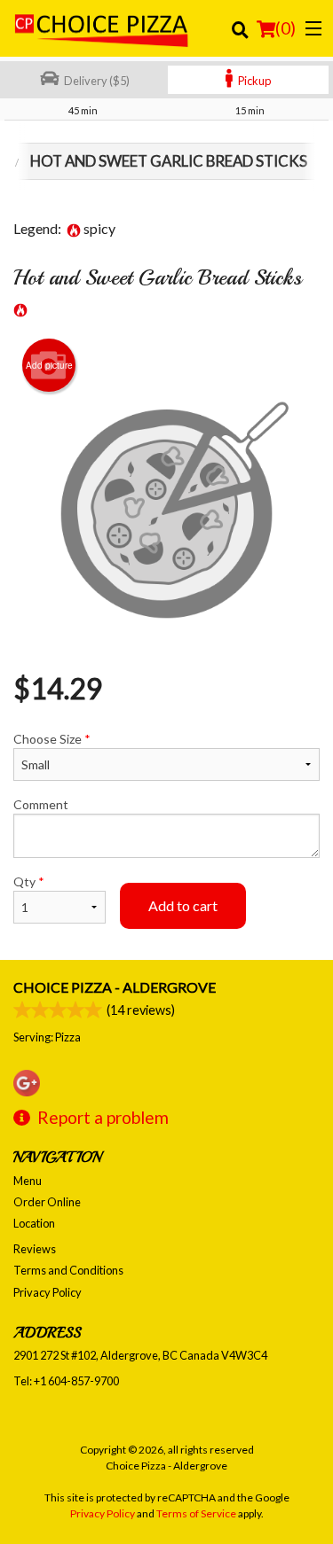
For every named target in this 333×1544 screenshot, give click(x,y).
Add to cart (183, 905)
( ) (285, 28)
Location (34, 1223)
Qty (28, 881)
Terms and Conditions (68, 1270)
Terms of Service (196, 1513)
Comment (40, 804)
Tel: (66, 1381)
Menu (27, 1181)
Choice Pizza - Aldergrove (114, 987)
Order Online (47, 1202)
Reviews (34, 1249)
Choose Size (52, 738)
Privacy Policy (47, 1292)
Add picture (49, 365)
